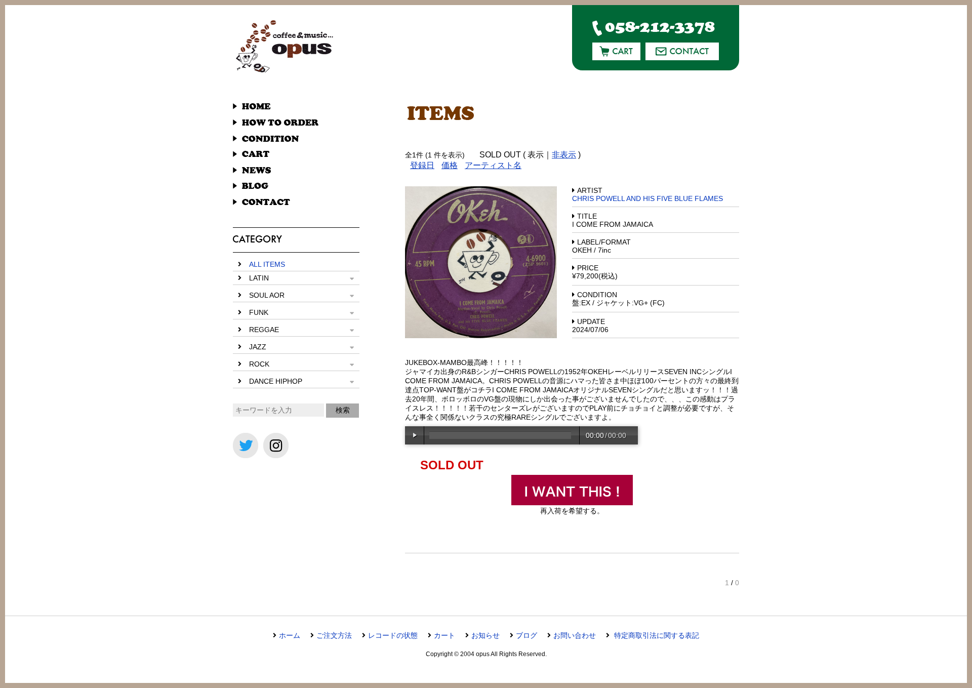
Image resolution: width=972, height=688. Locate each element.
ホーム (289, 635)
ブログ (526, 635)
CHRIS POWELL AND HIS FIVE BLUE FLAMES (647, 198)
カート (444, 635)
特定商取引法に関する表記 (655, 635)
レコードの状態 (393, 635)
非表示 (564, 154)
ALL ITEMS (267, 264)
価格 (449, 165)
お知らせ (485, 635)
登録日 (422, 165)
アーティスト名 (493, 165)
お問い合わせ (574, 635)
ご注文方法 (334, 635)
